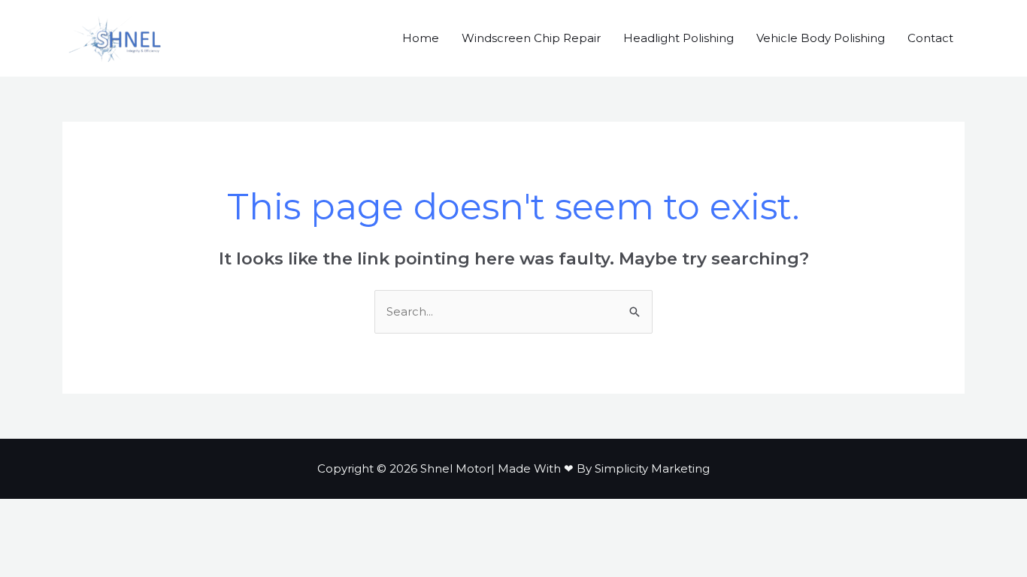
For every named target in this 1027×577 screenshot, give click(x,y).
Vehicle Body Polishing (820, 38)
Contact (930, 38)
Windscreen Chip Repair (531, 38)
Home (420, 38)
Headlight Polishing (678, 38)
